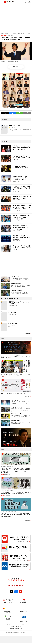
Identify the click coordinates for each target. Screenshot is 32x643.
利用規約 (23, 624)
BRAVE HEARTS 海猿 (14, 125)
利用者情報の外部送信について (15, 628)
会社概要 (8, 624)
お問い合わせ (18, 626)
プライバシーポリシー (15, 624)
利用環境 (12, 626)
